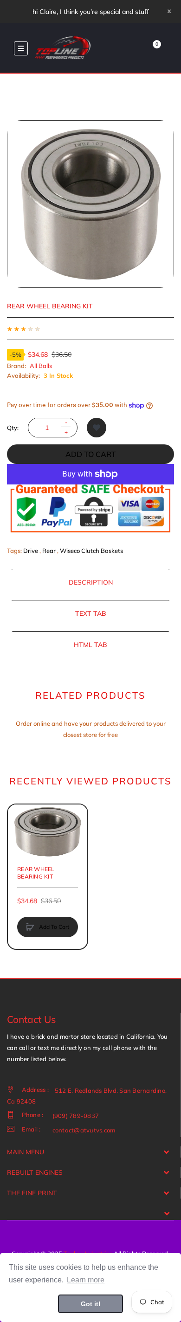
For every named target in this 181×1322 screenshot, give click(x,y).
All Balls (41, 365)
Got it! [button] (91, 1304)
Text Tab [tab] (90, 613)
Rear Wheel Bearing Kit (36, 872)
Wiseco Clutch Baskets (91, 550)
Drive (30, 550)
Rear (49, 550)
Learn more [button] (85, 1280)
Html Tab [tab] (90, 645)
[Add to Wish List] (96, 427)
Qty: (13, 427)
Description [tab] (91, 582)
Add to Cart (90, 454)
